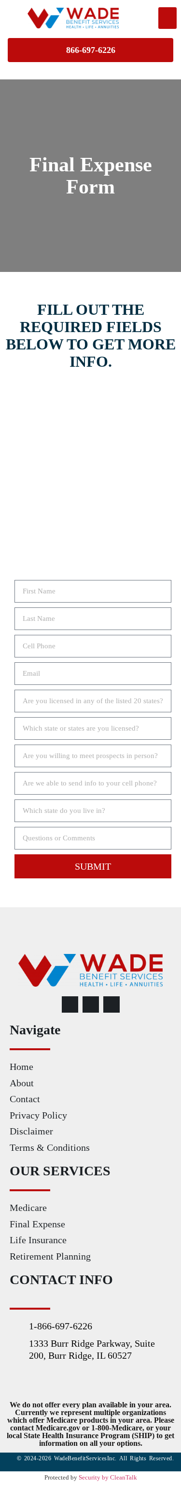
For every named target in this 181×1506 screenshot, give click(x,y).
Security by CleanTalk (108, 1477)
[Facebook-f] (70, 1004)
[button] (167, 18)
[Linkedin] (111, 1004)
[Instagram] (91, 1004)
